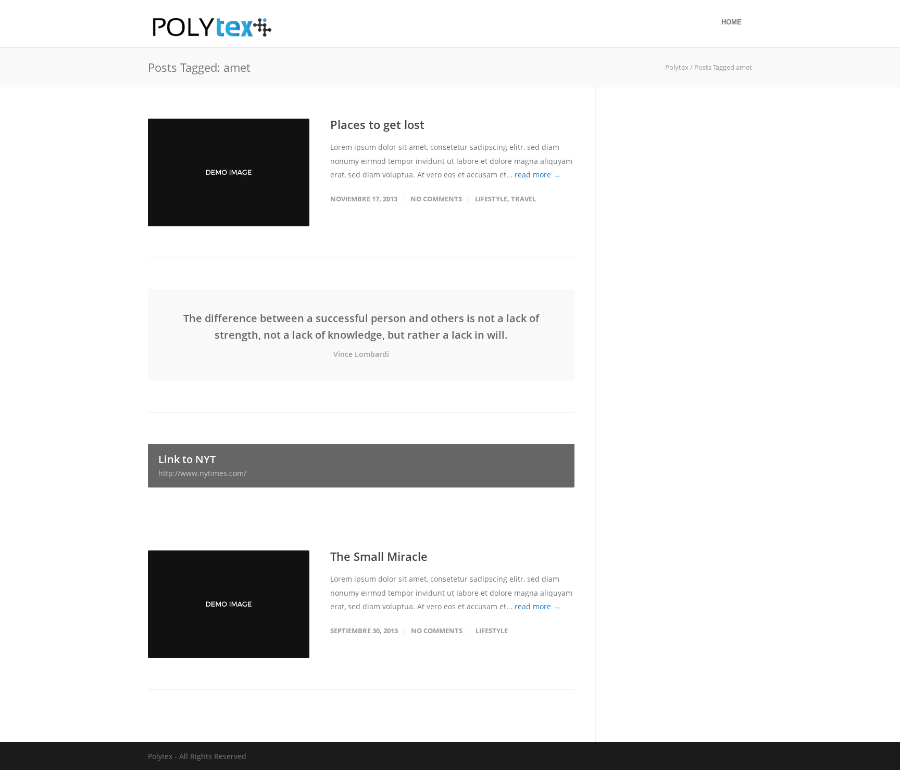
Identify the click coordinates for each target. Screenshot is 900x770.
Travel (523, 198)
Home (731, 22)
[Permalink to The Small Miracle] (228, 604)
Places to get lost (377, 124)
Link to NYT (202, 465)
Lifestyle (491, 198)
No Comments (436, 198)
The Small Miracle (379, 556)
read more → (537, 174)
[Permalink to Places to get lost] (228, 172)
